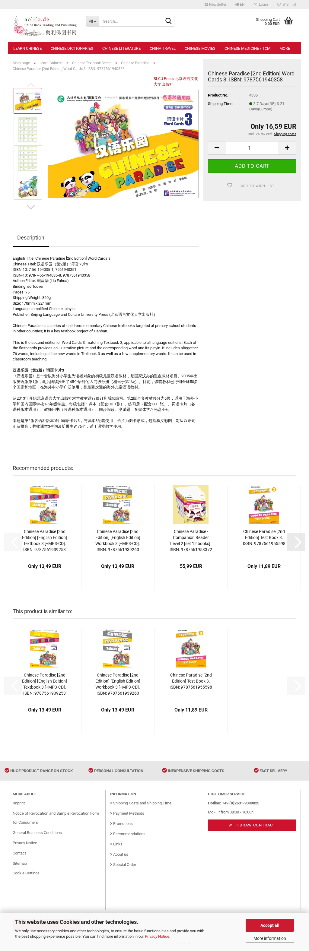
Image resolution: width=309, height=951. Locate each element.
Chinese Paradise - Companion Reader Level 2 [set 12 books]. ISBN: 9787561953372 (191, 540)
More (284, 48)
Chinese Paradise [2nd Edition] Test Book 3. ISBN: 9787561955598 (264, 537)
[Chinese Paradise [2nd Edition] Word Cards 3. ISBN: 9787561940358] (123, 143)
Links (117, 844)
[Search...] (168, 21)
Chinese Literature (121, 48)
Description (30, 237)
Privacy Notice (157, 936)
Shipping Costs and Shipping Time (141, 803)
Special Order (124, 864)
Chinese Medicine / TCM (247, 48)
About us (120, 854)
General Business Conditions (37, 832)
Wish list (288, 4)
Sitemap (20, 863)
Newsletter (217, 4)
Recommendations (128, 834)
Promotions (122, 823)
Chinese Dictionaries (72, 48)
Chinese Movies (200, 48)
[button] (240, 4)
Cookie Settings (26, 873)
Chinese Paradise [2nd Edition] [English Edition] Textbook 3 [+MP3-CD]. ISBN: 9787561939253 (44, 540)
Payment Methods (128, 813)
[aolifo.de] (45, 25)
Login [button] (262, 4)
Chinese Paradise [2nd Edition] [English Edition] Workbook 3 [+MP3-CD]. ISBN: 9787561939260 (117, 540)
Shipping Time (220, 103)
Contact (19, 853)
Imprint (19, 803)
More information (269, 938)
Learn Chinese (27, 48)
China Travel (163, 48)
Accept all (269, 925)
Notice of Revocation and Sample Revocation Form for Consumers (56, 818)
